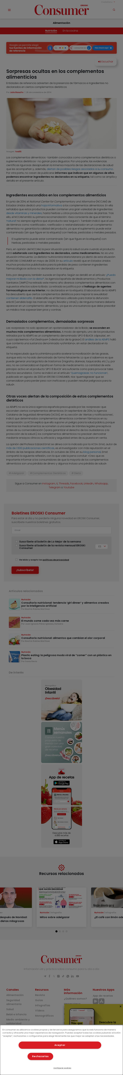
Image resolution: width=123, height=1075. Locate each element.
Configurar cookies (62, 1068)
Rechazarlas (40, 1056)
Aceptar (59, 1045)
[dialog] (61, 1050)
